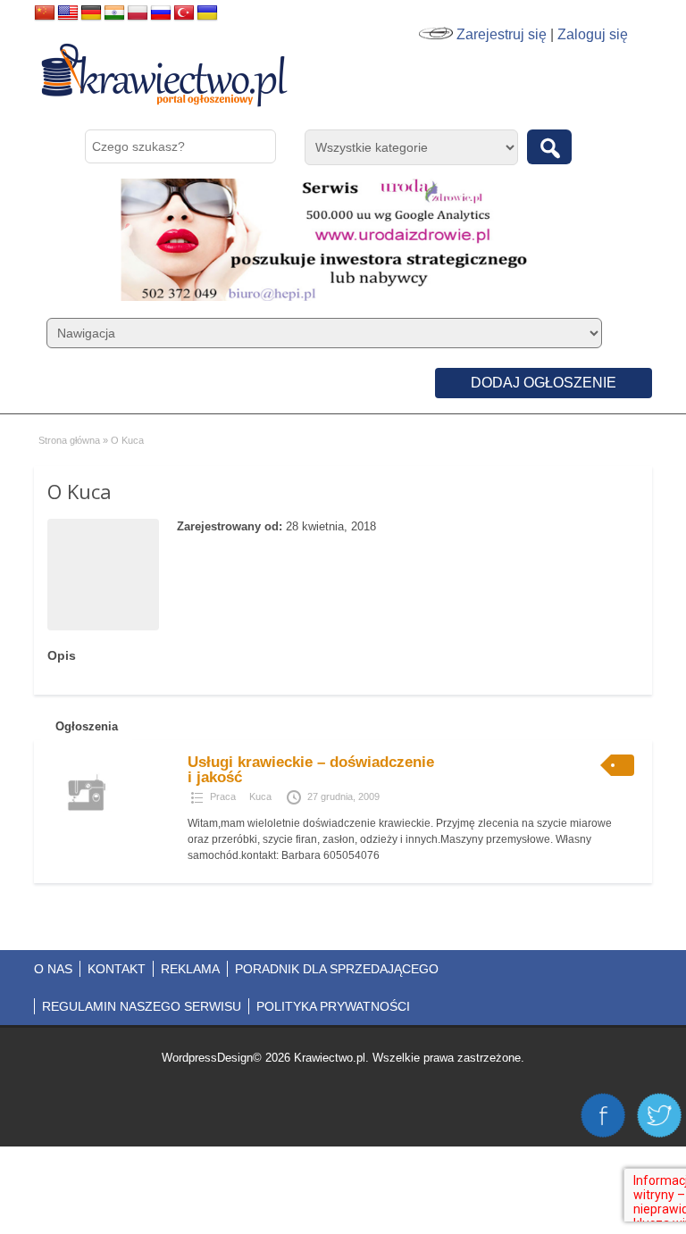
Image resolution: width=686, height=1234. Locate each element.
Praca (223, 796)
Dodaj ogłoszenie (543, 382)
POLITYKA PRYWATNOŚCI (333, 1006)
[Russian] (161, 13)
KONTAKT (117, 969)
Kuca (260, 796)
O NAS (53, 969)
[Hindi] (114, 13)
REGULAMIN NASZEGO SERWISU (141, 1006)
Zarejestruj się (501, 34)
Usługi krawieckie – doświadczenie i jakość (311, 770)
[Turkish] (184, 13)
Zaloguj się (592, 34)
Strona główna (69, 440)
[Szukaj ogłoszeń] (549, 146)
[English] (68, 13)
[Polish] (137, 13)
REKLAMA (190, 969)
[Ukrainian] (207, 13)
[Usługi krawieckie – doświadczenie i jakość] (86, 827)
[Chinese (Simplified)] (44, 13)
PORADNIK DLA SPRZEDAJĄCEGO (337, 969)
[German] (91, 13)
